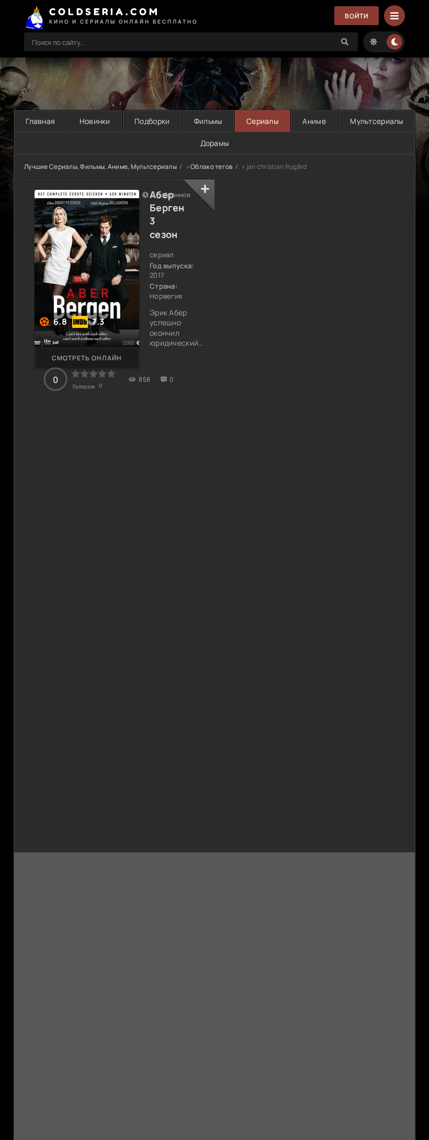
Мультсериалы (376, 121)
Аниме (313, 121)
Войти (356, 16)
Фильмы (208, 121)
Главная (40, 121)
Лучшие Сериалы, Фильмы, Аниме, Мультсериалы (100, 166)
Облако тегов (211, 166)
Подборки (152, 121)
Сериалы (262, 121)
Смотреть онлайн (87, 358)
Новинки (95, 121)
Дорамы (214, 143)
